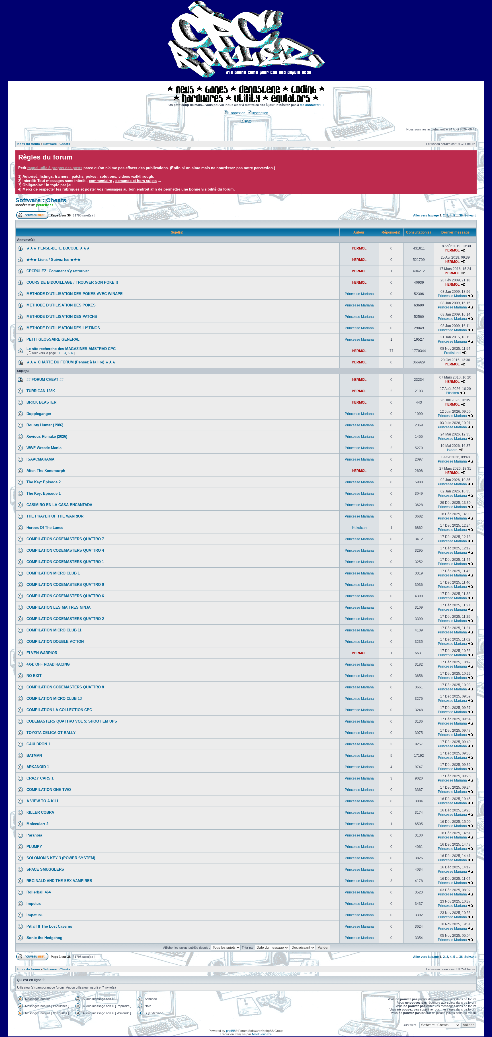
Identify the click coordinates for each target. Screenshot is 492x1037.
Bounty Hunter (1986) (44, 425)
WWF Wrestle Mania (44, 448)
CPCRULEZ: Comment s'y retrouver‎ (57, 271)
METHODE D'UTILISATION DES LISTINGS (63, 328)
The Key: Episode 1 (43, 493)
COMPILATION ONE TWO (48, 790)
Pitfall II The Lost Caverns (49, 926)
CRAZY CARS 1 (40, 778)
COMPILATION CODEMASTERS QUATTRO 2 (65, 619)
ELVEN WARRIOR (41, 653)
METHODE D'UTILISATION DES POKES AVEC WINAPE (74, 294)
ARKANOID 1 (37, 767)
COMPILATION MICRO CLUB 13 (54, 698)
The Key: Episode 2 (43, 482)
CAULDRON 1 (38, 744)
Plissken (452, 393)
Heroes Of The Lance (44, 527)
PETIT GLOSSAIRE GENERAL (52, 339)
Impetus (33, 903)
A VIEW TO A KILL (42, 801)
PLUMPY (34, 846)
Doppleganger (38, 414)
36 (461, 215)
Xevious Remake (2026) (46, 436)
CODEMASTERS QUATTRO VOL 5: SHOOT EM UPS (71, 721)
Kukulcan (359, 528)
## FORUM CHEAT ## (44, 379)
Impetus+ (34, 915)
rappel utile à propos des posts (54, 168)
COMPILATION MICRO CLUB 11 (53, 630)
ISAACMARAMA (40, 459)
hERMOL (359, 248)
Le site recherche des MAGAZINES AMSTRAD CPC (71, 349)
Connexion (236, 113)
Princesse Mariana (359, 294)
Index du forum (28, 144)
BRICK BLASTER (41, 402)
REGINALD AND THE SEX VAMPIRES (59, 881)
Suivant (470, 215)
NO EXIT (34, 676)
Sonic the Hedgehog (44, 938)
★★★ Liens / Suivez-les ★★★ (53, 259)
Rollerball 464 (38, 892)
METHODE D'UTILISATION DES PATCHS (61, 316)
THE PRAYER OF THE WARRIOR (54, 516)
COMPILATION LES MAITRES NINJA (58, 607)
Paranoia (34, 835)
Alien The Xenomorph (45, 471)
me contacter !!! (312, 105)
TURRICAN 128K (40, 391)
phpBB (230, 1030)
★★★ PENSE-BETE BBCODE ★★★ (58, 248)
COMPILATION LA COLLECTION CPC (59, 710)
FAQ (247, 122)
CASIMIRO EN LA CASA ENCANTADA (59, 505)
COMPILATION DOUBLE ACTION (55, 641)
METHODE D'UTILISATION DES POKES (61, 305)
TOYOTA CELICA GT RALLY (51, 733)
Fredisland (452, 353)
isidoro (452, 450)
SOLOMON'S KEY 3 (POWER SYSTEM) (60, 858)
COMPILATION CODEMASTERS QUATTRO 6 (65, 596)
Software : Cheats (56, 144)
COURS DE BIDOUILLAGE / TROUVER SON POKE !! (72, 282)
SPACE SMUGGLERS (45, 869)
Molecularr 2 (37, 824)
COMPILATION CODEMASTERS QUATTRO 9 (65, 584)
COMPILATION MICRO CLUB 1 (53, 573)
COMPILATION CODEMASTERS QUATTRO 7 (65, 539)
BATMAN (34, 755)
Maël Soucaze (262, 1034)
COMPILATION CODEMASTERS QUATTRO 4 (65, 550)
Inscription (259, 113)
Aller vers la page (426, 215)
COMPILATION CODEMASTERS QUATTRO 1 (65, 562)
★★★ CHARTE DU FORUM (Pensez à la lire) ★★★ (71, 362)
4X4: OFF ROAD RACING (48, 664)
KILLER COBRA (40, 812)
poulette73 (44, 205)
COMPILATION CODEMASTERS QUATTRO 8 (65, 687)
